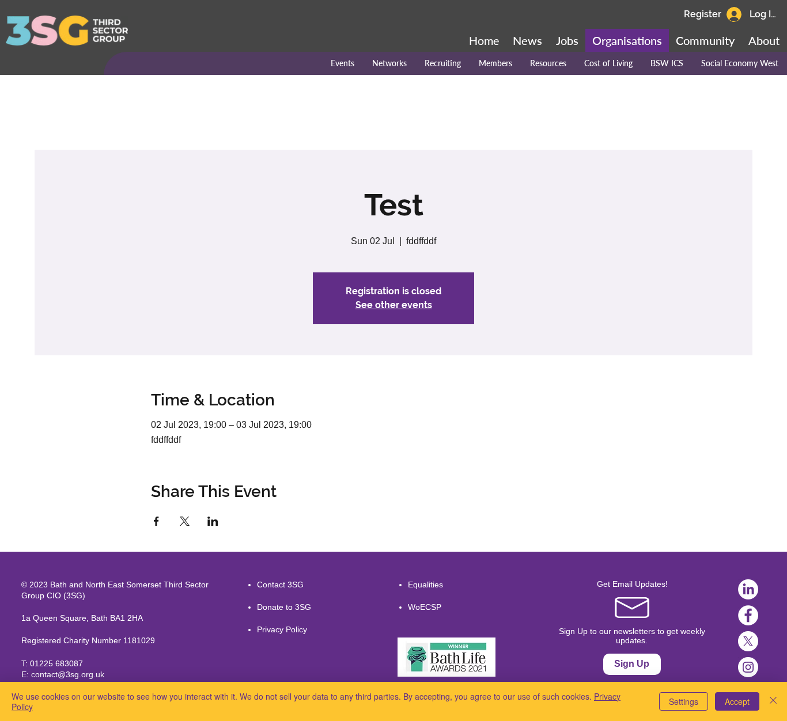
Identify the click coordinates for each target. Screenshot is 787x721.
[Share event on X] (184, 521)
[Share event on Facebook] (156, 521)
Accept (737, 701)
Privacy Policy (282, 629)
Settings (683, 701)
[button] (705, 40)
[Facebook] (748, 615)
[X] (748, 641)
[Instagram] (748, 667)
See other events (393, 304)
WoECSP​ (424, 607)
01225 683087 (56, 663)
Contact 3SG (280, 584)
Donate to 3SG (284, 607)
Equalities (425, 584)
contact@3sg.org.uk (67, 674)
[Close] (773, 701)
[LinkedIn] (748, 589)
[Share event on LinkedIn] (212, 521)
